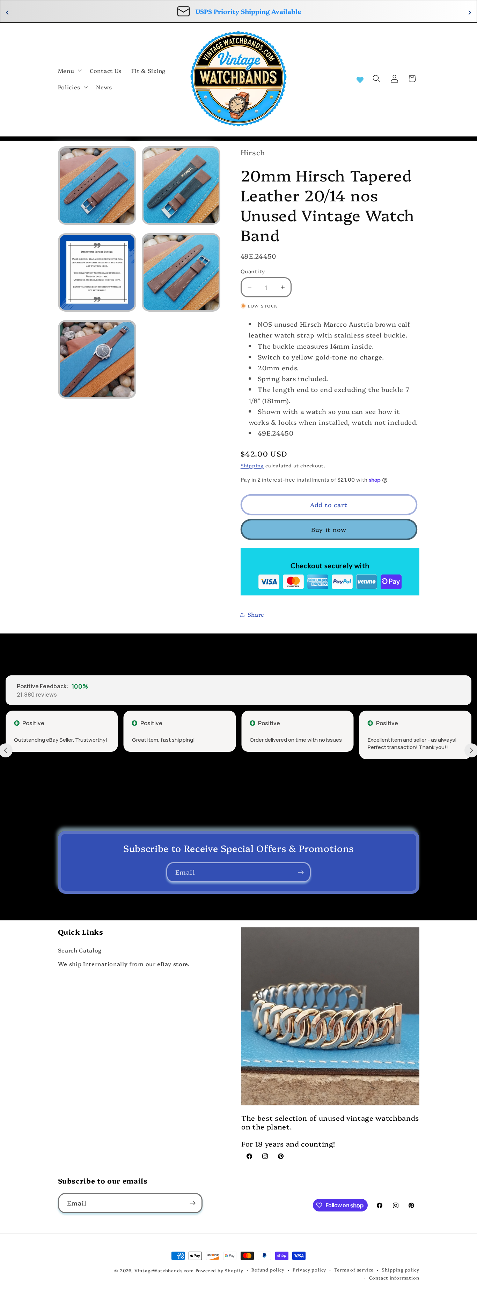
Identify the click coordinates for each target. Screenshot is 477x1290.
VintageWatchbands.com (164, 1270)
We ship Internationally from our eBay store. (124, 964)
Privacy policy (309, 1270)
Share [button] (256, 614)
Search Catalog (80, 950)
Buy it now (329, 529)
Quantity (253, 271)
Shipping (252, 465)
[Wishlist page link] (360, 78)
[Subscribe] (301, 872)
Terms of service (354, 1270)
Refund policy (267, 1270)
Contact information (394, 1278)
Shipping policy (400, 1270)
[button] (69, 70)
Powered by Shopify (220, 1270)
